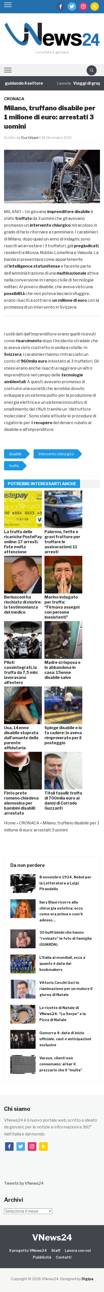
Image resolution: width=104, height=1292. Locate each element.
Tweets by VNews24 (24, 1183)
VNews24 (52, 1237)
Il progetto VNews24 (28, 1250)
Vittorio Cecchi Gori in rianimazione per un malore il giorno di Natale (65, 988)
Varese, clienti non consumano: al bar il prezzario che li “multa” (60, 1064)
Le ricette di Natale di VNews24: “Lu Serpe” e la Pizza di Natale (62, 1014)
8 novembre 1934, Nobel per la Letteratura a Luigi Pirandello (65, 883)
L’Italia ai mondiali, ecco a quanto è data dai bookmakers (62, 963)
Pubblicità (42, 1257)
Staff (55, 1250)
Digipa (87, 1279)
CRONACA (14, 98)
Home (10, 823)
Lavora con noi (78, 1250)
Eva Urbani (29, 137)
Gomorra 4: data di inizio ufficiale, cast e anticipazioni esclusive (65, 1039)
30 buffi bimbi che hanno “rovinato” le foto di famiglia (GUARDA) (65, 938)
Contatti (63, 1257)
